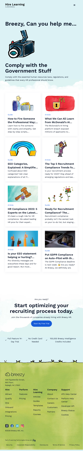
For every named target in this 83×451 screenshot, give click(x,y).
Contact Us (52, 398)
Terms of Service (59, 445)
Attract (8, 394)
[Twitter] (7, 426)
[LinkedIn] (17, 426)
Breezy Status (67, 410)
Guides (36, 401)
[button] (74, 5)
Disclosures (44, 445)
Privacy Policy (74, 445)
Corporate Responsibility (26, 445)
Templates (38, 405)
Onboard (9, 407)
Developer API (67, 406)
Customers (52, 407)
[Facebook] (12, 426)
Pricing (8, 416)
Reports (36, 410)
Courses (37, 414)
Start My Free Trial (41, 324)
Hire (7, 403)
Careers (50, 403)
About (50, 394)
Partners (51, 412)
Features (23, 394)
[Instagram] (22, 426)
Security (9, 445)
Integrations (11, 412)
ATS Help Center (69, 394)
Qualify (8, 398)
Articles (36, 397)
